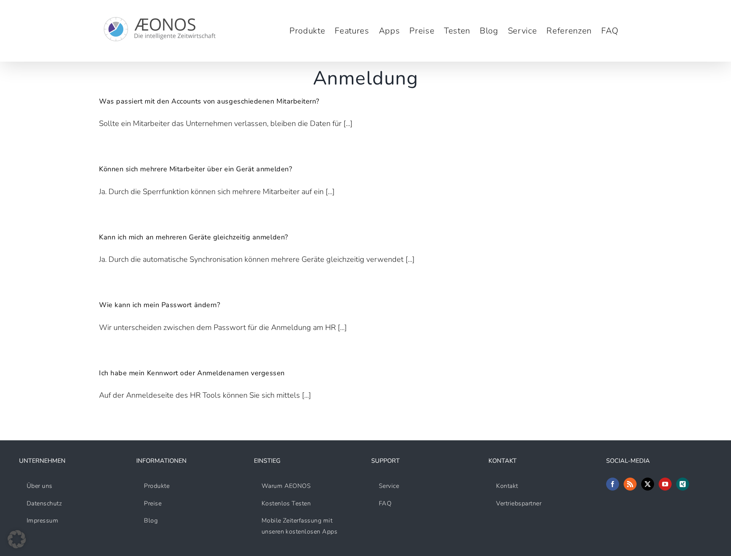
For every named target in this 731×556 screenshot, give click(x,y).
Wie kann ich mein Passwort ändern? (159, 304)
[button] (17, 539)
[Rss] (630, 484)
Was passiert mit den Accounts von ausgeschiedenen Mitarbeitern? (209, 101)
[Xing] (682, 484)
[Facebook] (612, 484)
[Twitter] (647, 484)
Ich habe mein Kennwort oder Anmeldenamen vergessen (192, 373)
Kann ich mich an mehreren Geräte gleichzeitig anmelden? (193, 237)
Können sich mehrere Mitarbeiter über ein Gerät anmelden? (195, 169)
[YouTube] (665, 484)
